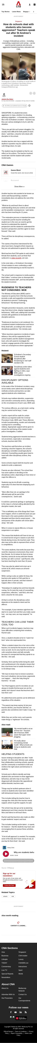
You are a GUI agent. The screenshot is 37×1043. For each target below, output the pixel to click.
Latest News (16, 11)
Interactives (22, 966)
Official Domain (8, 1031)
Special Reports (7, 974)
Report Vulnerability (17, 1033)
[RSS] (26, 1012)
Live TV (4, 970)
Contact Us (22, 994)
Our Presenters (7, 998)
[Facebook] (10, 1012)
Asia (3, 952)
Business (5, 956)
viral (13, 896)
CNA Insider (22, 956)
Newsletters (6, 977)
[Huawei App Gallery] (21, 1018)
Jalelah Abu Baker (7, 99)
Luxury (20, 959)
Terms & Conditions (21, 1031)
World (20, 974)
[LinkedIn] (21, 1012)
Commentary (6, 966)
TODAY (4, 963)
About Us (5, 988)
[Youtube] (15, 1012)
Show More (18, 186)
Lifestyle (5, 959)
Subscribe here (9, 885)
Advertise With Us (8, 994)
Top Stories (6, 11)
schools (5, 896)
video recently (16, 258)
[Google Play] (11, 1017)
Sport (20, 970)
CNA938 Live (23, 963)
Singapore (26, 11)
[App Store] (13, 1017)
